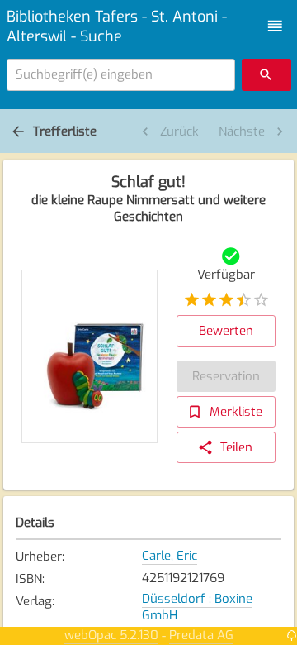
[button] (275, 26)
